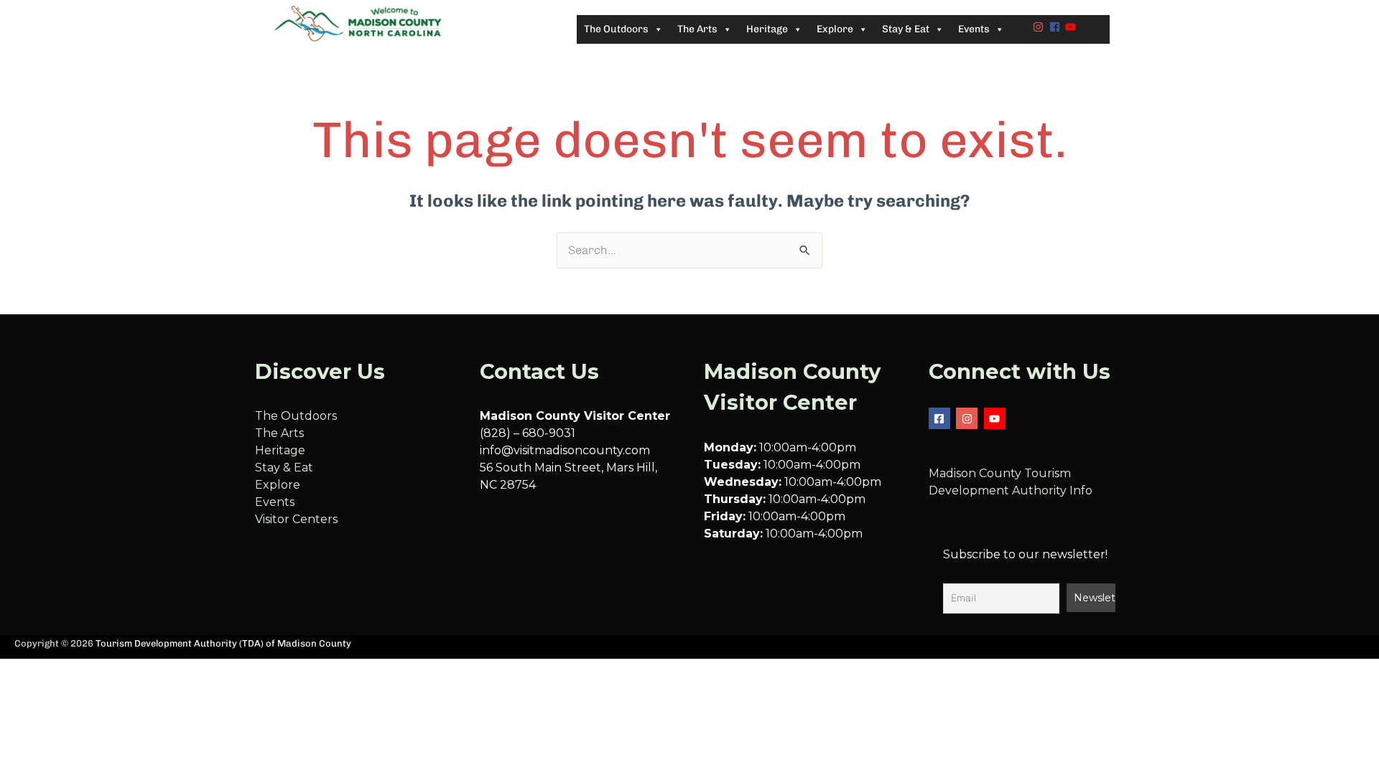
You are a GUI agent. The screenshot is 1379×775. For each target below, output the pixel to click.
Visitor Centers (296, 519)
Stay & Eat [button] (905, 29)
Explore (277, 485)
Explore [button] (835, 29)
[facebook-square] (941, 418)
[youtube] (1072, 27)
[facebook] (1056, 27)
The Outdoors (296, 416)
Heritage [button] (767, 29)
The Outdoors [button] (616, 29)
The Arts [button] (697, 29)
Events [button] (974, 29)
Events (274, 502)
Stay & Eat (284, 467)
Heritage (280, 450)
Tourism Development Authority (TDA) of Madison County (223, 643)
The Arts (279, 433)
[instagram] (1040, 27)
